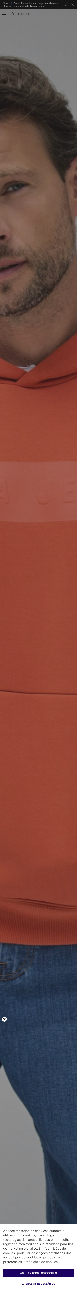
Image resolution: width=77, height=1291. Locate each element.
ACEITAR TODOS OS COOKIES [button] (38, 1273)
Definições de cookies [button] (41, 1262)
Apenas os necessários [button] (38, 1283)
